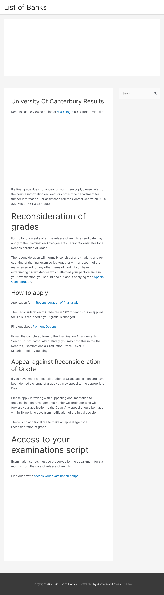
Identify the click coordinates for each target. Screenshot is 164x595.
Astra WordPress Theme (114, 584)
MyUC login (65, 112)
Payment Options (44, 326)
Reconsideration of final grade (57, 302)
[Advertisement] (82, 47)
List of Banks (25, 7)
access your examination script (56, 476)
